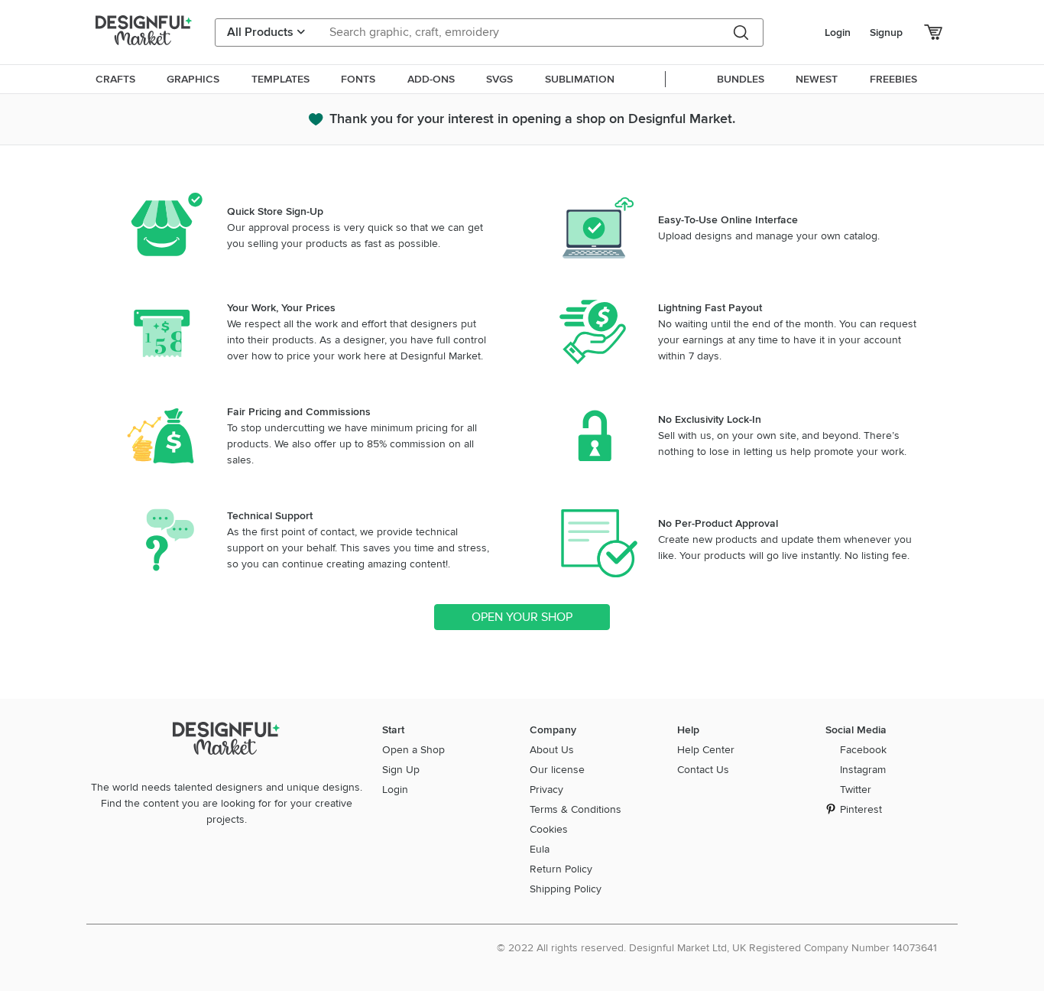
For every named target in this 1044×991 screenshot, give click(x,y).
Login (838, 32)
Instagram (863, 769)
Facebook (863, 749)
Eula (540, 849)
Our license (557, 769)
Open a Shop (413, 749)
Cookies (549, 829)
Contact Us (703, 769)
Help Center (705, 749)
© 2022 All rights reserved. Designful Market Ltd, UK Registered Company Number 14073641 (717, 947)
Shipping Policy (565, 888)
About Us (552, 749)
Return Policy (561, 869)
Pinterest (861, 809)
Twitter (855, 789)
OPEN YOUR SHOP (522, 617)
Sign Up (401, 769)
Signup (886, 32)
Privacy (546, 789)
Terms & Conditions (575, 809)
